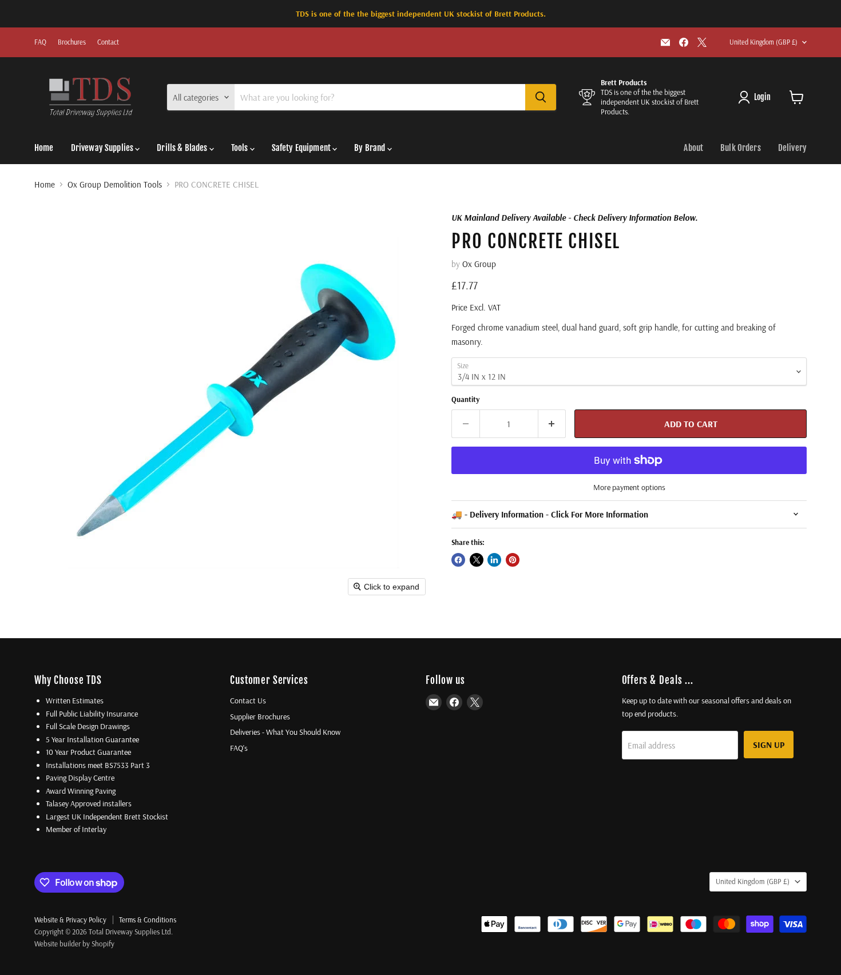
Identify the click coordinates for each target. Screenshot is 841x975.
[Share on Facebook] (458, 560)
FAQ (40, 42)
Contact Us (248, 700)
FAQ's (239, 748)
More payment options (629, 487)
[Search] (540, 97)
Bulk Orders (740, 147)
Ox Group (479, 263)
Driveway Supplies (103, 147)
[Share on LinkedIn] (494, 560)
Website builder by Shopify (74, 943)
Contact (108, 42)
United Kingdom (763, 42)
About (693, 147)
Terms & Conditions (147, 919)
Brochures (72, 42)
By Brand (370, 147)
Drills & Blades (183, 147)
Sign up (768, 744)
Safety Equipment (302, 147)
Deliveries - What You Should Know (285, 732)
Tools (240, 147)
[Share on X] (476, 560)
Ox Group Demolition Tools (115, 184)
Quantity (465, 399)
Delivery (792, 147)
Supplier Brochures (260, 716)
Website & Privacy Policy (70, 919)
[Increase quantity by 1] (552, 423)
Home (44, 147)
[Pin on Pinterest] (512, 560)
